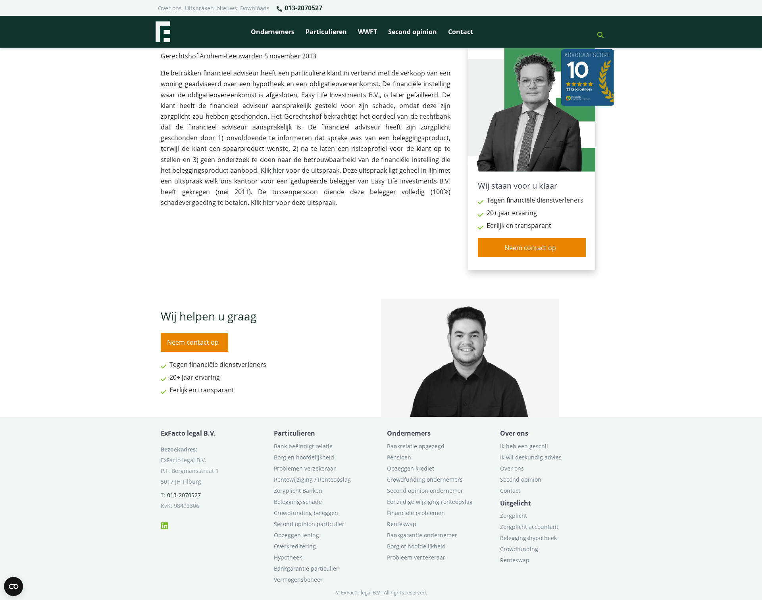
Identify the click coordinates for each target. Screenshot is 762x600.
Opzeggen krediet (410, 468)
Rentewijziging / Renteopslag (312, 479)
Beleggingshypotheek (528, 538)
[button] (597, 32)
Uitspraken (199, 8)
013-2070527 (302, 8)
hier (279, 170)
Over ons (170, 8)
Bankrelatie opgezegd (415, 446)
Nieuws (227, 8)
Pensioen (399, 457)
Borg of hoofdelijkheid (416, 546)
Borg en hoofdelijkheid (304, 457)
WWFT (367, 31)
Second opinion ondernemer (425, 490)
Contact (460, 31)
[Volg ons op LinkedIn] (165, 524)
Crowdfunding (519, 549)
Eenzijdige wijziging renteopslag (430, 501)
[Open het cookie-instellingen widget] (13, 586)
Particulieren (326, 31)
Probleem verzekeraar (416, 557)
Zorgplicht (513, 515)
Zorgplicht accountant (529, 527)
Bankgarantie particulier (306, 568)
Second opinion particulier (309, 524)
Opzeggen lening (296, 535)
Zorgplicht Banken (298, 490)
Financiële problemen (416, 513)
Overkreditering (295, 546)
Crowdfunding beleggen (306, 513)
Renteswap (401, 524)
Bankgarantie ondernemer (422, 535)
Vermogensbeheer (298, 579)
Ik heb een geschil (524, 446)
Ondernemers (272, 31)
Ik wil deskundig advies (531, 457)
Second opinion (412, 31)
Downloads (254, 8)
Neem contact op (530, 247)
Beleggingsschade (298, 501)
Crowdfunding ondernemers (425, 479)
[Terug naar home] (163, 31)
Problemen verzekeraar (305, 468)
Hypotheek (288, 557)
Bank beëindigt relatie (303, 446)
